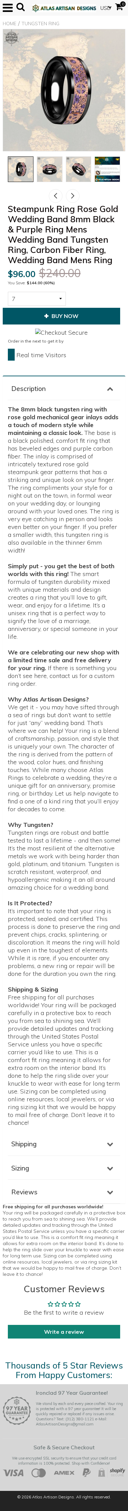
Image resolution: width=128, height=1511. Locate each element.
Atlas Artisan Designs (53, 1496)
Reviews (24, 1192)
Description (28, 388)
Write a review (64, 1331)
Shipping (24, 1144)
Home (9, 23)
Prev (55, 196)
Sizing (20, 1168)
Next (73, 196)
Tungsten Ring (40, 23)
